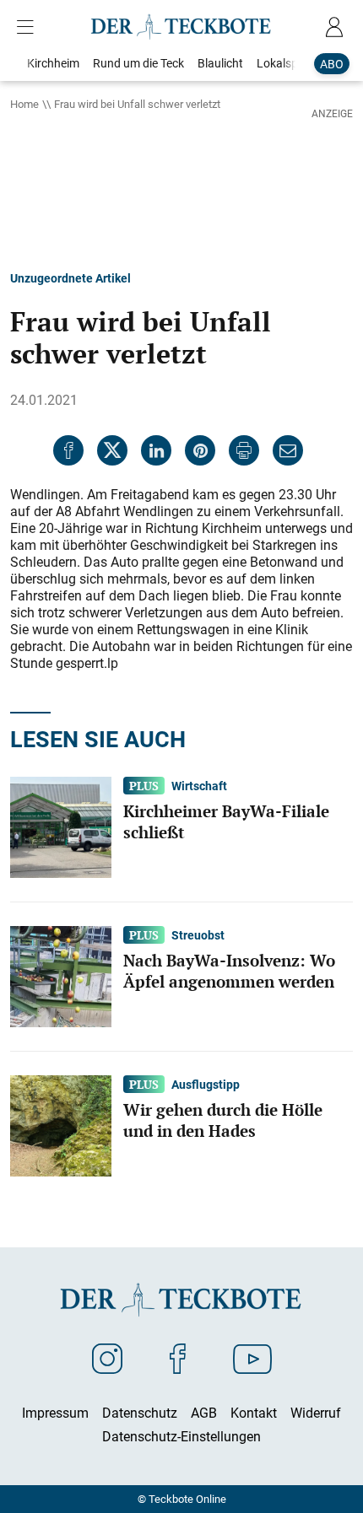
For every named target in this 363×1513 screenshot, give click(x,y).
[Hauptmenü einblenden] (29, 27)
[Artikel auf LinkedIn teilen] (156, 450)
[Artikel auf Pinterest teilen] (200, 450)
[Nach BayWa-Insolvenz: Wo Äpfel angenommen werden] (60, 975)
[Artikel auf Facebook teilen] (68, 450)
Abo (332, 64)
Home (24, 103)
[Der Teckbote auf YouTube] (252, 1358)
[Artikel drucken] (244, 450)
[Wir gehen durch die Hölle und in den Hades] (60, 1124)
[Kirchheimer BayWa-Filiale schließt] (60, 825)
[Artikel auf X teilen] (112, 450)
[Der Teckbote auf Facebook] (178, 1358)
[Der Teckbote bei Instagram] (107, 1358)
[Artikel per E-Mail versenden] (288, 450)
